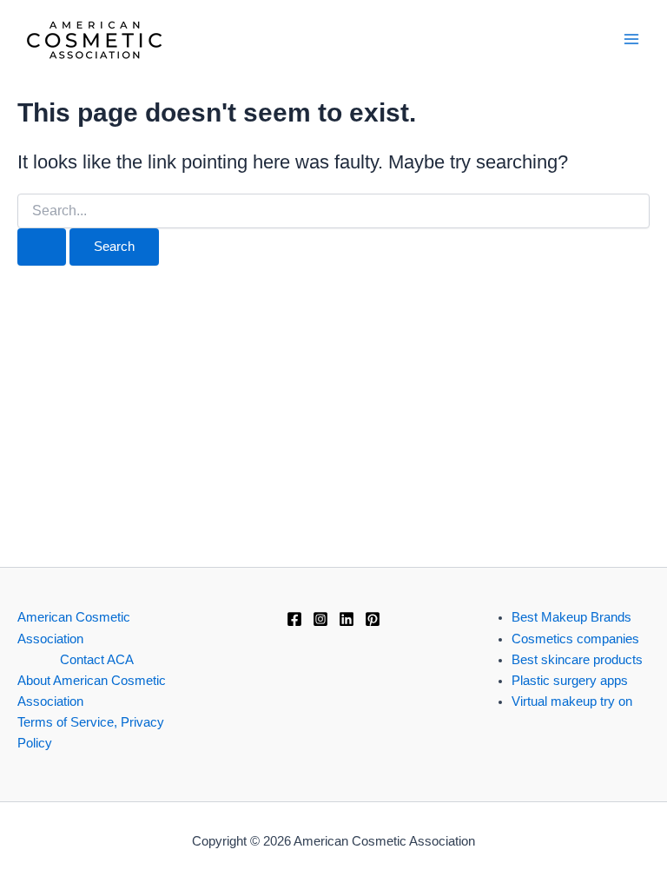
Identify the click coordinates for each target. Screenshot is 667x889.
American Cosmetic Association (73, 627)
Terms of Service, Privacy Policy (90, 732)
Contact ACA (97, 660)
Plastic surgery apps (570, 681)
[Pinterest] (372, 619)
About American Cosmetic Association (91, 691)
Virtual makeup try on (572, 701)
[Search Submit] (41, 247)
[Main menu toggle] (631, 39)
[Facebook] (294, 619)
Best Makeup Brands (571, 617)
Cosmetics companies (575, 639)
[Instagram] (320, 619)
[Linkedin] (346, 619)
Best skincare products (577, 660)
